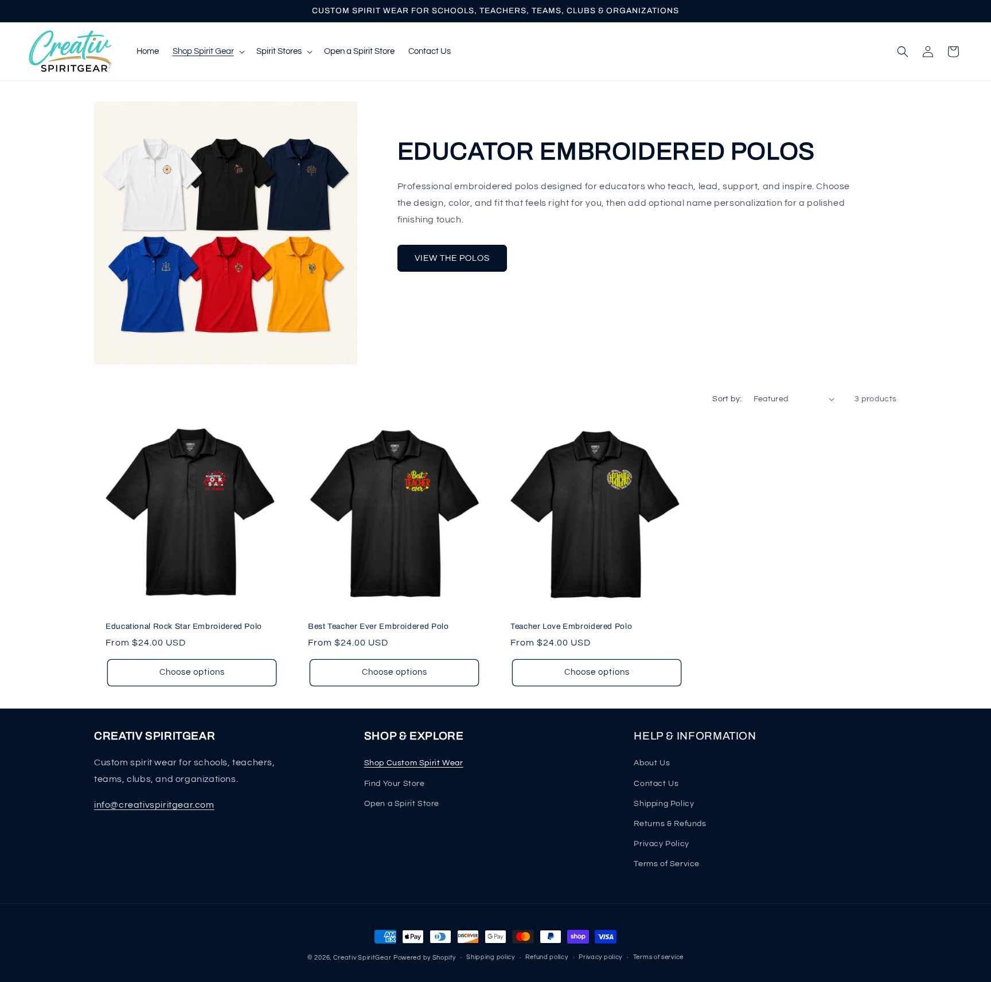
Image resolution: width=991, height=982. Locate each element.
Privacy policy (600, 957)
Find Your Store (394, 784)
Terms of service (658, 957)
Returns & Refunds (670, 824)
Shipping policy (490, 957)
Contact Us (656, 784)
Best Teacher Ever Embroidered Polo (378, 626)
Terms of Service (667, 864)
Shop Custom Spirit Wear (413, 763)
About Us (652, 763)
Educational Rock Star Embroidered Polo (184, 626)
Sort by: (727, 399)
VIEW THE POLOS (452, 258)
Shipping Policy (664, 804)
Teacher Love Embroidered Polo (571, 626)
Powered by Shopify (424, 957)
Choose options (192, 672)
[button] (207, 51)
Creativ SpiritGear (362, 957)
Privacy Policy (661, 844)
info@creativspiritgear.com (154, 804)
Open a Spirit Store (401, 804)
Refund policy (546, 957)
